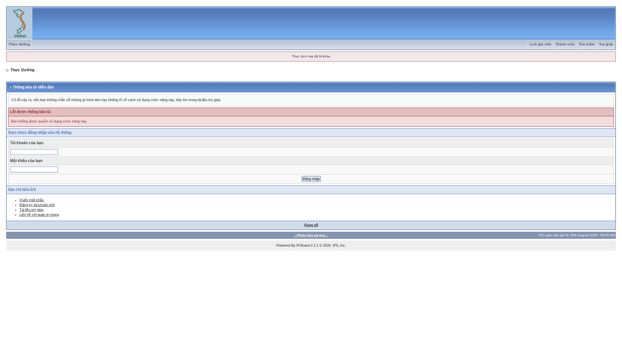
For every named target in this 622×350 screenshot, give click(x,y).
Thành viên (565, 44)
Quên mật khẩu (31, 200)
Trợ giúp (606, 44)
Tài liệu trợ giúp (31, 210)
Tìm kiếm (587, 44)
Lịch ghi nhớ (540, 44)
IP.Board (303, 245)
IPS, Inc (339, 245)
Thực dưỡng (19, 44)
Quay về (311, 225)
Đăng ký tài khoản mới (37, 205)
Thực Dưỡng (22, 70)
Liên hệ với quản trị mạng (39, 214)
